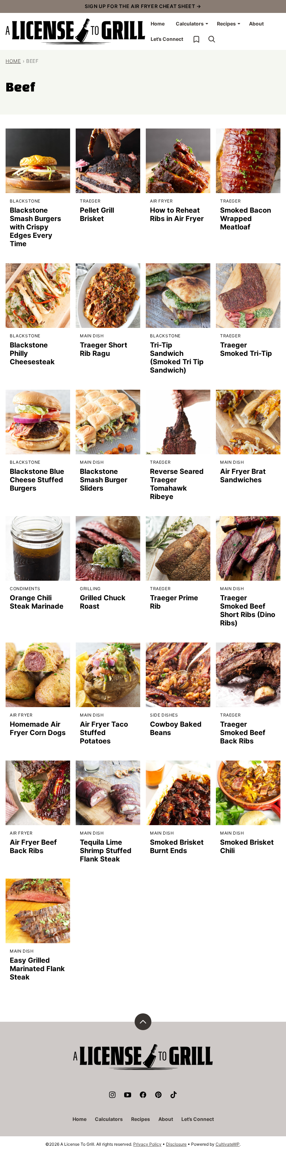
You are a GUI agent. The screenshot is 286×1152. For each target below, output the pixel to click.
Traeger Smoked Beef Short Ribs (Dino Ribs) (247, 610)
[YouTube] (127, 1094)
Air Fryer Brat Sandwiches (243, 475)
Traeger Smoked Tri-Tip (246, 349)
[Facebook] (143, 1094)
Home (158, 24)
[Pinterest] (158, 1094)
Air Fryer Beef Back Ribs (33, 846)
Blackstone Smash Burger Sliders (103, 479)
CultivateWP (228, 1144)
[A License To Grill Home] (75, 31)
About (256, 24)
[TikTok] (173, 1094)
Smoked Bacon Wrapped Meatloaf (245, 218)
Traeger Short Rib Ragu (103, 349)
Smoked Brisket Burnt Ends (177, 846)
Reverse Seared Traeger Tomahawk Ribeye (177, 484)
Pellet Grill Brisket (97, 214)
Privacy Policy (147, 1144)
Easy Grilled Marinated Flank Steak (37, 968)
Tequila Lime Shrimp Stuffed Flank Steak (105, 850)
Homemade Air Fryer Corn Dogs (38, 728)
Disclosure (176, 1144)
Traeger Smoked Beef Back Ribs (242, 732)
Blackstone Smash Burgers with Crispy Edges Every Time (35, 227)
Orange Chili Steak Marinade (36, 602)
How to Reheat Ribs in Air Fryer (177, 214)
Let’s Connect (167, 39)
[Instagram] (112, 1094)
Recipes (226, 24)
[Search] (211, 39)
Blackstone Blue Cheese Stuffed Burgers (37, 479)
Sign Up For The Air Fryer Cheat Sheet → (143, 6)
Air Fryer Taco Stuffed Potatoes (104, 732)
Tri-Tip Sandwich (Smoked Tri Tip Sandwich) (177, 357)
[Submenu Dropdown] (207, 24)
